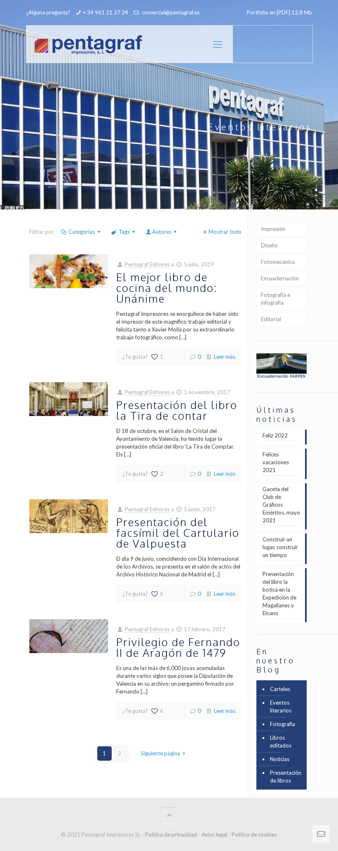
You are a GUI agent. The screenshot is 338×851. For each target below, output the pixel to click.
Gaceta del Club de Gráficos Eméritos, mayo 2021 (281, 505)
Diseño (269, 245)
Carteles (280, 689)
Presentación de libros (285, 776)
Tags (124, 231)
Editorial (271, 319)
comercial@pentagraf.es (170, 12)
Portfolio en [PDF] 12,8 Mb (279, 12)
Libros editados (280, 741)
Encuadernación (280, 278)
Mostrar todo (225, 231)
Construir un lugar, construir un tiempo (280, 547)
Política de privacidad (171, 834)
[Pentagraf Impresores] (88, 44)
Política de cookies (254, 834)
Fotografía (282, 724)
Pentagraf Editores (147, 264)
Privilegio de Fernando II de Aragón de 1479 (178, 647)
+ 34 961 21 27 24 (105, 12)
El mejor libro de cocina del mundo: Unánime (166, 287)
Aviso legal (214, 834)
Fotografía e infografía (275, 299)
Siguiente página (160, 753)
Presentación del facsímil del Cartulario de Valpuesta (177, 532)
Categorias (81, 231)
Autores (161, 231)
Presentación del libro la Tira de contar (176, 410)
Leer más (224, 356)
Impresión (273, 229)
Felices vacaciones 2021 (276, 462)
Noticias (279, 759)
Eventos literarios (280, 706)
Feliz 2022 (275, 435)
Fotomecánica (278, 262)
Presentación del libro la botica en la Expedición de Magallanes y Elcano (279, 593)
